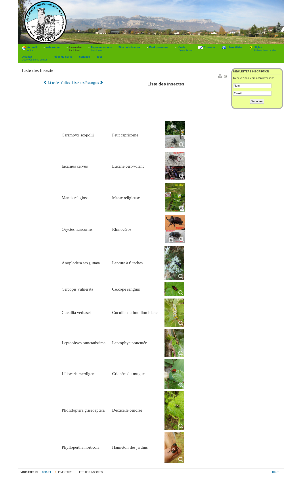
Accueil (47, 472)
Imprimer (220, 76)
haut (275, 472)
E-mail (225, 76)
